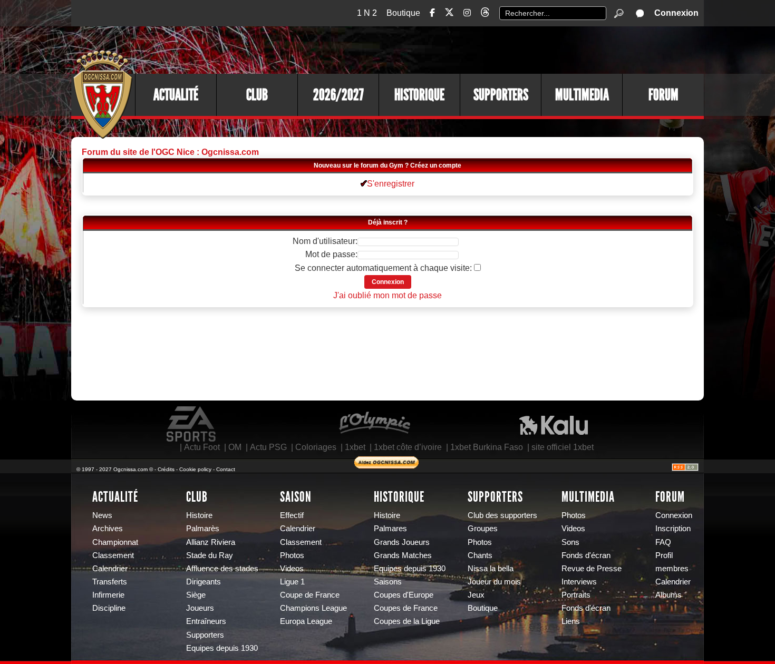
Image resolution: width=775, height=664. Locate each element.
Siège (196, 595)
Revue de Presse (591, 568)
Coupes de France (406, 608)
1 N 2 (367, 12)
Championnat (115, 542)
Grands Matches (403, 555)
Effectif (292, 515)
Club (257, 94)
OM (234, 447)
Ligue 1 (292, 582)
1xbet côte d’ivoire (408, 447)
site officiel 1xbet (562, 447)
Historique (419, 94)
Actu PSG (268, 447)
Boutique (403, 12)
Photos (292, 555)
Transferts (109, 582)
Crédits (166, 469)
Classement (113, 555)
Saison (296, 497)
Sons (570, 542)
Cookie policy (195, 469)
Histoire (199, 515)
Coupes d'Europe (403, 595)
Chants (480, 555)
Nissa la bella (491, 568)
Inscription (673, 528)
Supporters (500, 94)
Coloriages (315, 447)
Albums (668, 595)
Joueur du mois (494, 582)
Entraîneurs (206, 621)
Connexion (676, 12)
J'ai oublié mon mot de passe (387, 295)
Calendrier (110, 568)
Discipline (108, 608)
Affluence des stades (222, 568)
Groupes (483, 528)
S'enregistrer (390, 183)
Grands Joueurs (402, 542)
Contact (225, 469)
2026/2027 (338, 94)
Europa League (306, 621)
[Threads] (485, 13)
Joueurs (200, 608)
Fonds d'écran (586, 555)
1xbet (355, 447)
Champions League (313, 608)
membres (672, 568)
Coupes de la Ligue (407, 621)
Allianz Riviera (210, 542)
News (102, 515)
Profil (664, 555)
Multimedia (582, 94)
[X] (449, 13)
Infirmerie (108, 595)
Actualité (175, 94)
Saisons (388, 582)
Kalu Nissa (553, 424)
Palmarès (202, 528)
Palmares (390, 528)
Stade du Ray (209, 555)
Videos (292, 568)
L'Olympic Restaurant (374, 424)
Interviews (579, 582)
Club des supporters (502, 515)
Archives (107, 528)
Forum (663, 94)
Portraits (575, 595)
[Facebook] (432, 12)
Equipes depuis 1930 (222, 648)
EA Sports (192, 424)
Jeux (476, 595)
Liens (570, 621)
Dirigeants (203, 582)
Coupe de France (310, 595)
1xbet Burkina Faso (486, 447)
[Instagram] (467, 12)
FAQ (663, 542)
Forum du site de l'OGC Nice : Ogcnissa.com (170, 152)
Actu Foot (202, 447)
